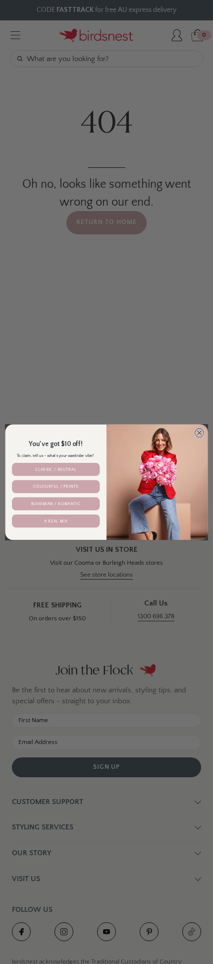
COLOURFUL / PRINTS (55, 486)
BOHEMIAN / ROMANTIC (56, 503)
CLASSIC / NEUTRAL (55, 469)
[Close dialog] (199, 432)
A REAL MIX (55, 521)
